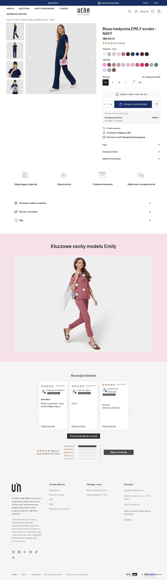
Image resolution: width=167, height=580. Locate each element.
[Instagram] (13, 552)
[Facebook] (19, 552)
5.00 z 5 (54, 450)
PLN (155, 3)
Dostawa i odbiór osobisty (32, 203)
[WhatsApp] (13, 558)
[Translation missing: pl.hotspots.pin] (77, 294)
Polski (145, 3)
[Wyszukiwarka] (130, 11)
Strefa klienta (57, 484)
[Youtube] (25, 552)
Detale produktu (110, 152)
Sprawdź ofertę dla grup (134, 137)
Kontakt (127, 519)
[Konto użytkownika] (136, 11)
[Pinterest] (30, 552)
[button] (109, 43)
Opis (105, 145)
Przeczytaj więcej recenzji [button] (83, 436)
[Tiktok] (36, 552)
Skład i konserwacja (111, 159)
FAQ (21, 220)
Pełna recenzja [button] (48, 426)
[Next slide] (131, 410)
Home (9, 20)
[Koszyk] (159, 11)
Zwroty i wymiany (28, 211)
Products (17, 20)
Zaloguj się (144, 11)
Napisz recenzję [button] (118, 452)
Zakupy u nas (94, 484)
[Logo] (83, 11)
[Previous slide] (35, 410)
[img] (47, 386)
